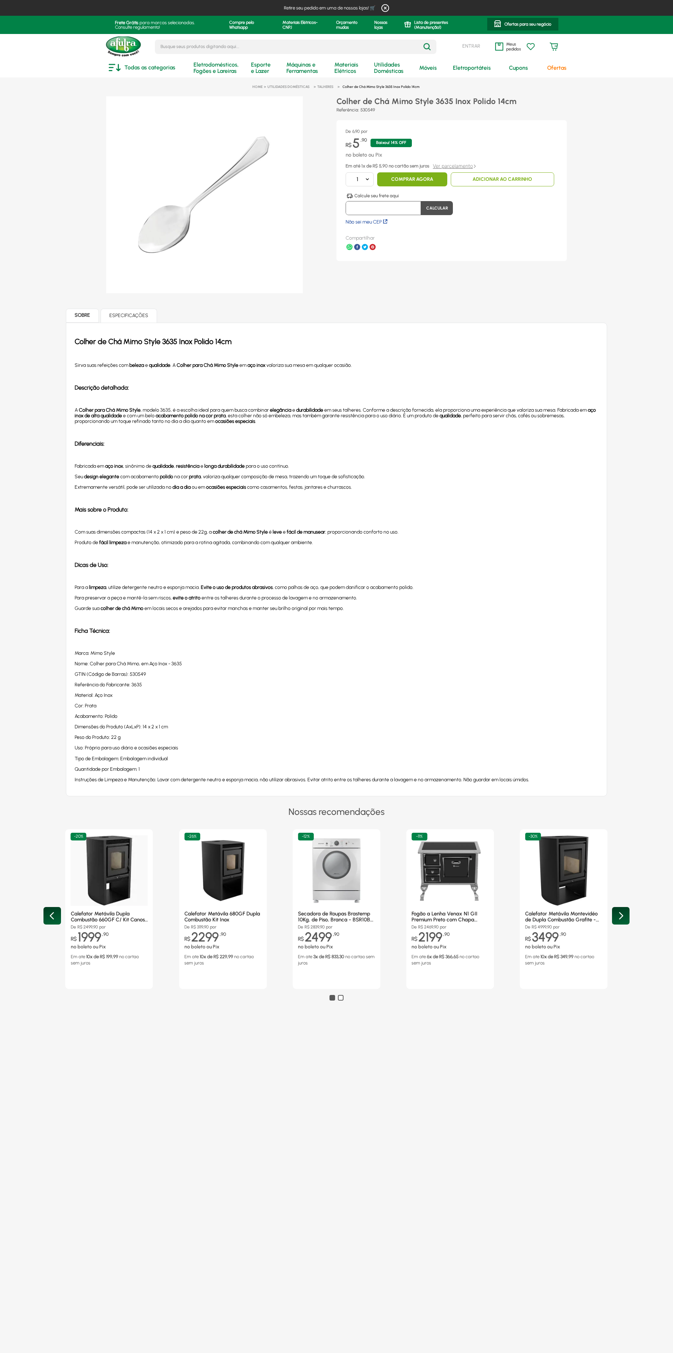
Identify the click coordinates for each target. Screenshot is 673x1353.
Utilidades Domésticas (288, 86)
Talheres (325, 86)
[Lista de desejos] (530, 46)
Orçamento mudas (347, 25)
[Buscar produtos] (427, 46)
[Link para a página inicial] (257, 87)
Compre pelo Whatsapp (241, 25)
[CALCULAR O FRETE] (437, 208)
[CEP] (383, 204)
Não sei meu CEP (364, 222)
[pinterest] (372, 248)
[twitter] (365, 248)
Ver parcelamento (453, 166)
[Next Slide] (621, 916)
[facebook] (357, 248)
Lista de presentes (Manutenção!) (431, 25)
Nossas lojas (380, 25)
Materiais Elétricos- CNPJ (300, 25)
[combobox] (295, 47)
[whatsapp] (349, 248)
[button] (522, 25)
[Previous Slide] (52, 916)
